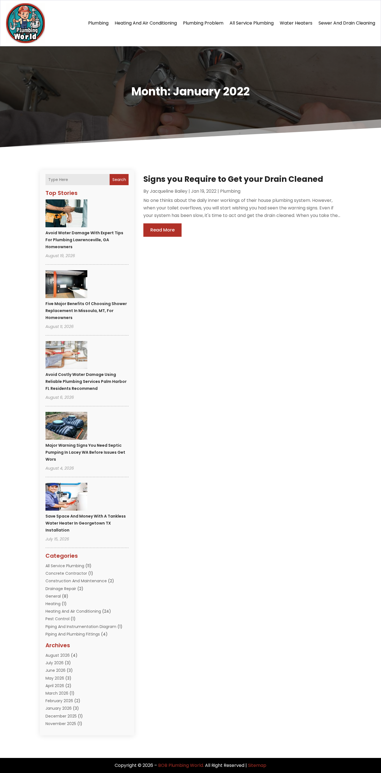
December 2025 (61, 716)
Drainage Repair (60, 588)
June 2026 (55, 670)
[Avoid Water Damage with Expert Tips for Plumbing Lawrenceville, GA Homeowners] (66, 214)
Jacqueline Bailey (168, 191)
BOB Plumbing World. (181, 765)
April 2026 (54, 686)
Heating (53, 604)
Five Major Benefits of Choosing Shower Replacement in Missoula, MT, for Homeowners (86, 310)
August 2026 (57, 655)
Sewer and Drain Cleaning (347, 23)
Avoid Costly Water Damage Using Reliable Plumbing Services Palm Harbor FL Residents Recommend (86, 381)
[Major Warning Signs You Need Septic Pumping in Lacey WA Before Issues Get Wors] (66, 426)
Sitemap (257, 765)
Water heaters (296, 23)
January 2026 (58, 708)
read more (162, 230)
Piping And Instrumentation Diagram (80, 626)
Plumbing (98, 23)
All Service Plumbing (252, 23)
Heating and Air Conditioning (146, 23)
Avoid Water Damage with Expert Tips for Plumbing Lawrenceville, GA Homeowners (84, 240)
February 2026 (59, 701)
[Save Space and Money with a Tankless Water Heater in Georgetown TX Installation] (66, 497)
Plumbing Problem (203, 23)
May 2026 (54, 678)
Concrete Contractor (66, 573)
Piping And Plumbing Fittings (72, 634)
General (53, 596)
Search (119, 179)
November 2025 (60, 723)
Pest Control (57, 619)
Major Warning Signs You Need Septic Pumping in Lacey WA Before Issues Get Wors (85, 452)
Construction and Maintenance (76, 581)
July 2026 (54, 663)
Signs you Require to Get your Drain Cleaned (233, 179)
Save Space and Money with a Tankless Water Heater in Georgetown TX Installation (85, 523)
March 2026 (56, 693)
